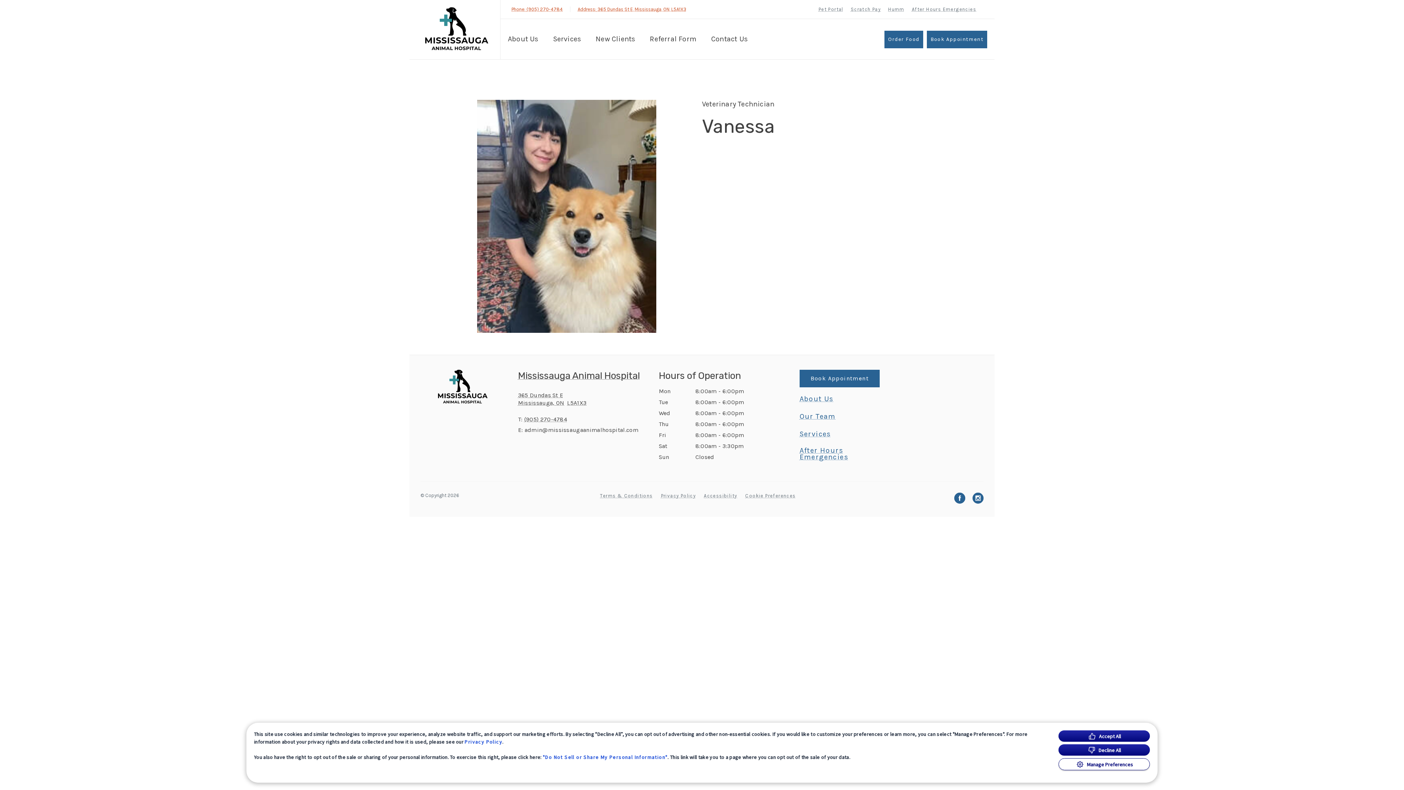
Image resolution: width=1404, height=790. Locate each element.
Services (567, 39)
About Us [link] (817, 399)
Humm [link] (896, 9)
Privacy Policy (483, 741)
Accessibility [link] (720, 496)
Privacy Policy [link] (678, 496)
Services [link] (815, 434)
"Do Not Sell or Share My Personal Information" (605, 757)
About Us (523, 39)
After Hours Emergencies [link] (944, 9)
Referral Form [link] (673, 39)
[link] (456, 28)
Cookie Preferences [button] (770, 496)
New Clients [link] (615, 39)
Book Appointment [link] (957, 39)
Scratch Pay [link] (866, 9)
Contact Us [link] (729, 39)
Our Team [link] (818, 416)
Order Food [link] (904, 39)
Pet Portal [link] (831, 9)
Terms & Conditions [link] (626, 496)
